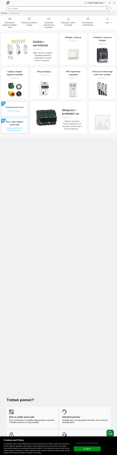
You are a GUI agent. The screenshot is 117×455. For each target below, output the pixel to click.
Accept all (87, 449)
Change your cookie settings (87, 443)
